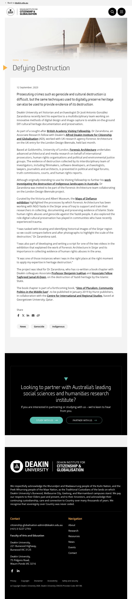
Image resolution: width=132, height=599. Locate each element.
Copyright (25, 581)
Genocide (39, 326)
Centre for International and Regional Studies (74, 295)
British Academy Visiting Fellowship (68, 131)
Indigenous (58, 326)
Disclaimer (38, 581)
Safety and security (70, 581)
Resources (74, 536)
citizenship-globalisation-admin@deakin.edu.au (36, 525)
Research (73, 530)
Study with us (44, 420)
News (25, 60)
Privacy (13, 581)
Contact (72, 552)
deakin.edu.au (21, 2)
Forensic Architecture (83, 149)
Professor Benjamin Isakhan (69, 273)
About (71, 525)
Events (72, 547)
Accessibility (52, 581)
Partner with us (82, 420)
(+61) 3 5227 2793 (20, 528)
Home (16, 60)
